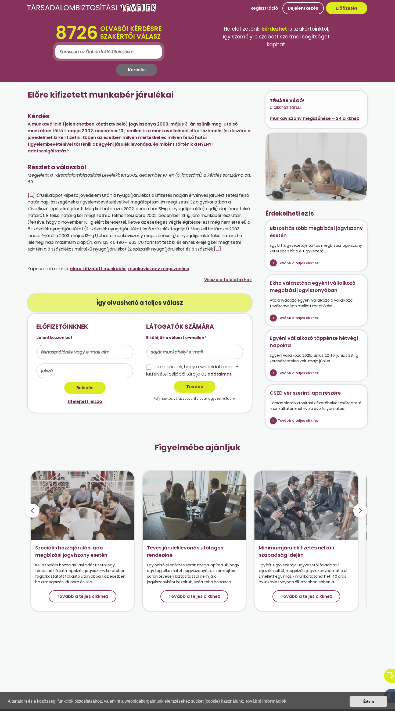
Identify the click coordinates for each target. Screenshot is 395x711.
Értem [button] (368, 701)
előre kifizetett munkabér (98, 269)
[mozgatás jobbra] (360, 510)
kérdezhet (274, 29)
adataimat (219, 374)
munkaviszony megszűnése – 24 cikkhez (314, 118)
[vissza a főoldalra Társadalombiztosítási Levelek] (92, 11)
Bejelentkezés (303, 8)
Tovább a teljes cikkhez (298, 263)
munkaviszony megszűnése (158, 269)
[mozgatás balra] (33, 510)
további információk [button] (266, 701)
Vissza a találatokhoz (228, 280)
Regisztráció (264, 8)
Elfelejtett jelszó (84, 401)
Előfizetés (346, 8)
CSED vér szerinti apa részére (305, 393)
